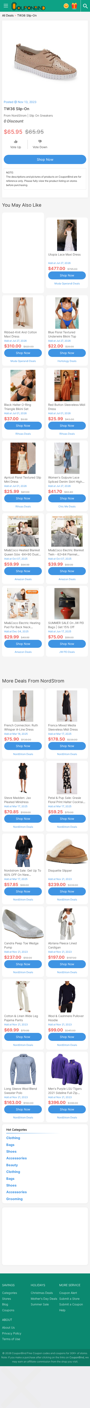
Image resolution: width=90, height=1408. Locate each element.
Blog (5, 1304)
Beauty (12, 1165)
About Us (8, 1327)
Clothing (13, 1138)
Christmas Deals (42, 1293)
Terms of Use (11, 1339)
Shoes (11, 1151)
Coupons (8, 1310)
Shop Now (45, 159)
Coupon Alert (68, 1293)
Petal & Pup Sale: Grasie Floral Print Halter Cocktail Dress (66, 802)
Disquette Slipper (60, 870)
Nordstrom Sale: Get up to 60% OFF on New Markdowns (22, 875)
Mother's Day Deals (44, 1298)
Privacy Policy (11, 1333)
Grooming (14, 1199)
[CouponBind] (31, 6)
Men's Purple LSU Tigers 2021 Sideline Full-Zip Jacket (65, 1093)
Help (62, 1310)
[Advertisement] (23, 252)
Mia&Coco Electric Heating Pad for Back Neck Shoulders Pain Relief (22, 627)
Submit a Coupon (71, 1304)
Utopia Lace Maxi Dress (64, 254)
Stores (6, 1298)
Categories (9, 1293)
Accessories (16, 1158)
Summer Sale (40, 1304)
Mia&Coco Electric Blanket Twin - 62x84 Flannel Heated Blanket (66, 554)
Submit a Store (69, 1298)
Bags (10, 1145)
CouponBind (76, 1357)
